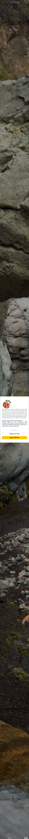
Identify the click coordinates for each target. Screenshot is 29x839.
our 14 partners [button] (16, 409)
